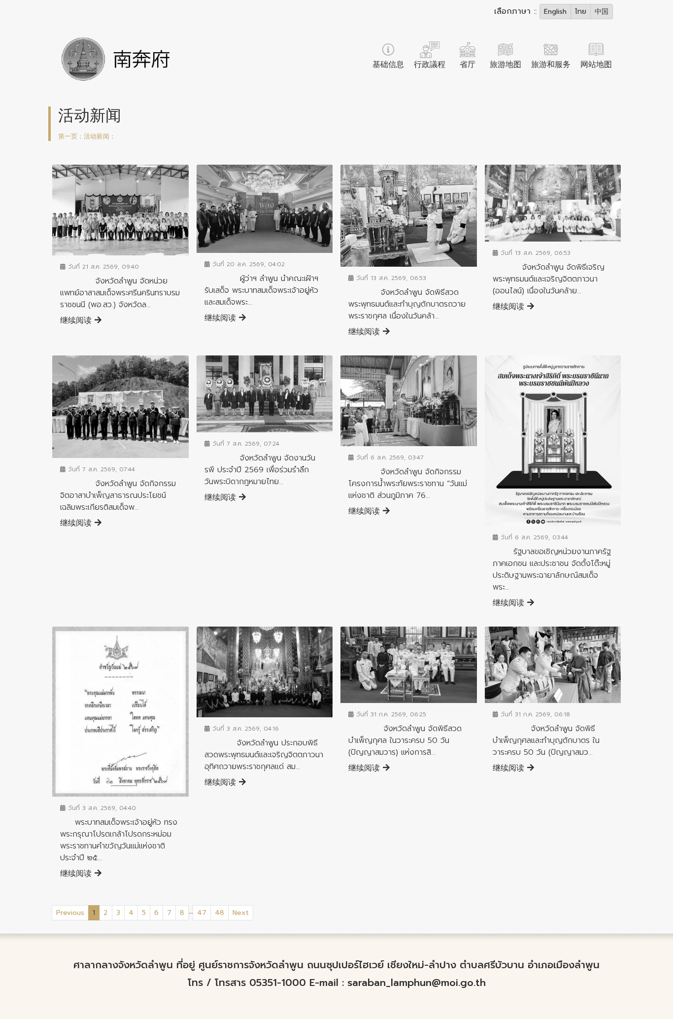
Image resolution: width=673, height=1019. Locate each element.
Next (241, 913)
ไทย (580, 11)
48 (219, 913)
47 (201, 913)
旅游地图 (505, 64)
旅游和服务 (551, 64)
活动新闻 (98, 136)
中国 (601, 11)
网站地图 (596, 64)
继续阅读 (77, 320)
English (555, 11)
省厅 (467, 64)
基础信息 (388, 64)
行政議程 (429, 64)
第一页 (67, 136)
